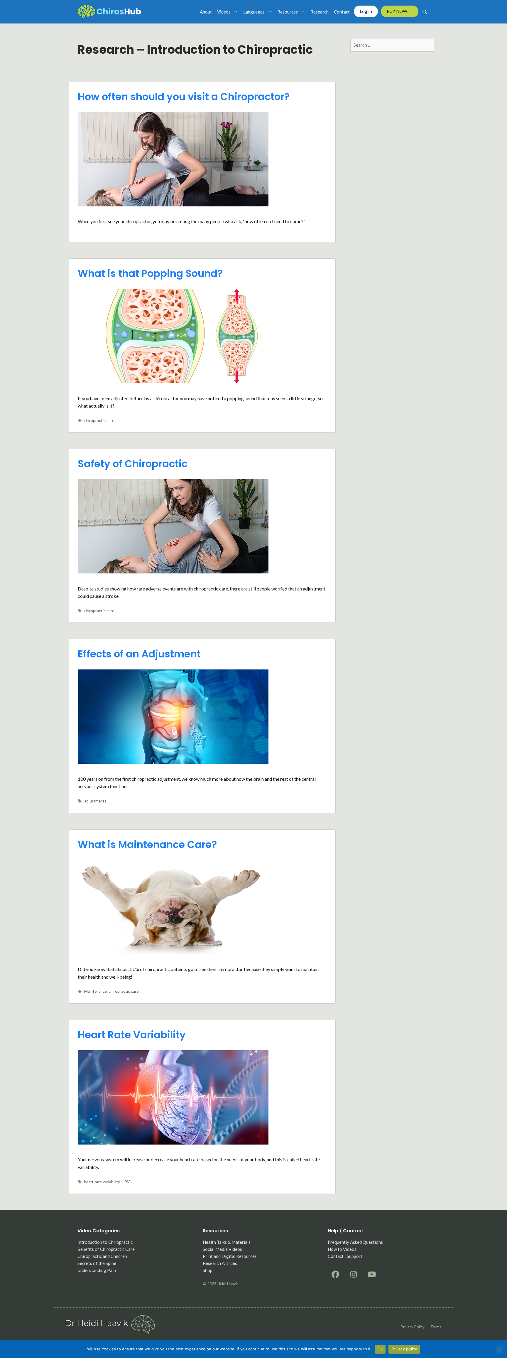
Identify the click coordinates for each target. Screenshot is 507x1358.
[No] (499, 1349)
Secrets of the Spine (96, 1263)
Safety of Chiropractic (132, 464)
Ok (380, 1349)
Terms (435, 1327)
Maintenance (95, 991)
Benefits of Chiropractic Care (106, 1249)
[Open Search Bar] (425, 11)
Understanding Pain (96, 1270)
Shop (207, 1270)
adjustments (95, 801)
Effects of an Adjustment (139, 654)
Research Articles (220, 1263)
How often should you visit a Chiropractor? (184, 97)
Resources (287, 11)
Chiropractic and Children (102, 1256)
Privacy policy (413, 1327)
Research (319, 11)
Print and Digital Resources (230, 1256)
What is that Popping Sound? (150, 273)
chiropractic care (99, 420)
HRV (125, 1181)
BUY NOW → (400, 11)
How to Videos (342, 1249)
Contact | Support (345, 1256)
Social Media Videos (222, 1249)
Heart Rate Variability (132, 1035)
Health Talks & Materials (227, 1242)
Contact (342, 11)
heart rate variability (102, 1181)
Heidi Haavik (228, 1283)
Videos (224, 11)
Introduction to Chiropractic (105, 1242)
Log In (366, 11)
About (206, 11)
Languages (254, 11)
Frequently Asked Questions (355, 1242)
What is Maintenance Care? (147, 844)
